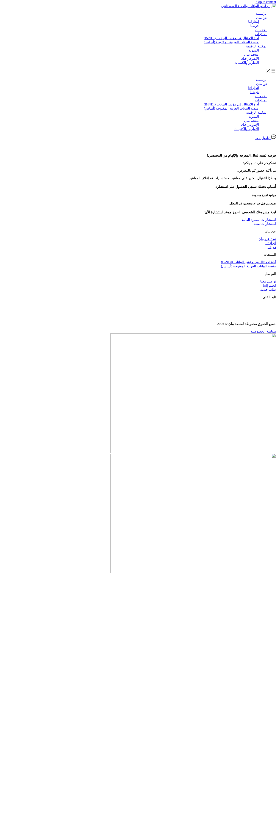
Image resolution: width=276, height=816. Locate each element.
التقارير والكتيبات (246, 62)
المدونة (254, 50)
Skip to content (266, 2)
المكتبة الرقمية (256, 46)
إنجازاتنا (253, 22)
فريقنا (254, 26)
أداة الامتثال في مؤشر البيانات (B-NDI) (231, 38)
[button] (138, 71)
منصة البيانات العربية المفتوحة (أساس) (231, 42)
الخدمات (261, 30)
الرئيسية (261, 13)
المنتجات (261, 34)
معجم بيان (251, 54)
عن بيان (261, 17)
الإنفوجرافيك (250, 58)
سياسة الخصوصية (263, 331)
